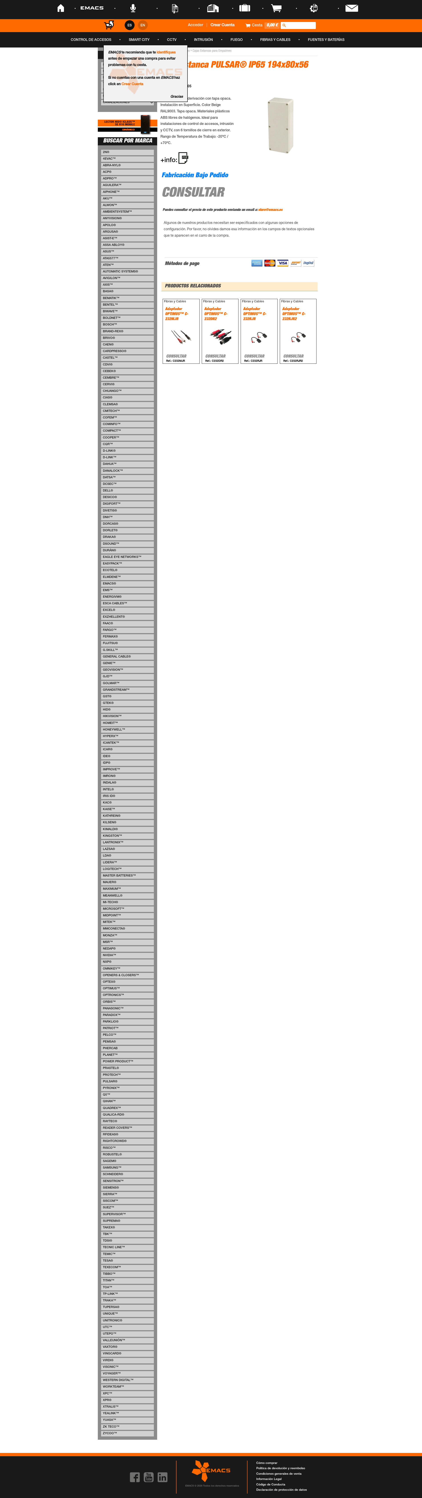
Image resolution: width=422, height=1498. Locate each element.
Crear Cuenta (132, 84)
